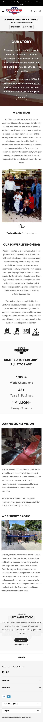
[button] (40, 11)
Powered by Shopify (26, 717)
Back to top (21, 657)
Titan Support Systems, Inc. (13, 717)
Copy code (28, 27)
